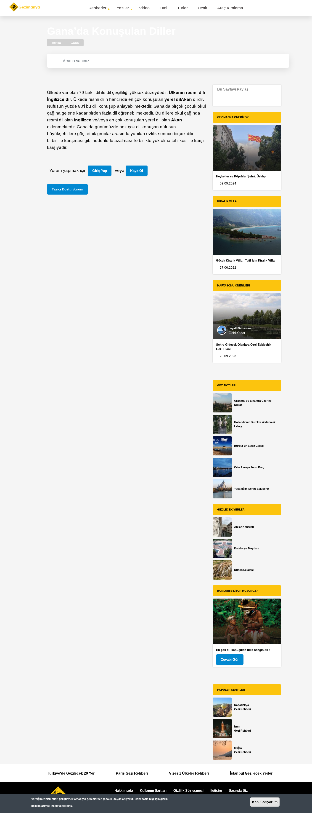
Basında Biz (238, 790)
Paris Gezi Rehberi (132, 773)
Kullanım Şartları (153, 790)
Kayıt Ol (136, 171)
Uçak (202, 8)
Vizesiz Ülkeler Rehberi (189, 773)
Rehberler (97, 8)
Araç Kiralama (230, 8)
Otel (163, 8)
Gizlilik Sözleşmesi (188, 790)
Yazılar (122, 8)
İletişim (216, 790)
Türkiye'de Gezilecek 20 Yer (71, 773)
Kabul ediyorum (265, 802)
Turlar (182, 8)
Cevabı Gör (230, 659)
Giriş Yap (99, 171)
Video (144, 8)
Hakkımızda (123, 790)
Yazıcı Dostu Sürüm (67, 189)
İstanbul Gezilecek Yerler (251, 773)
